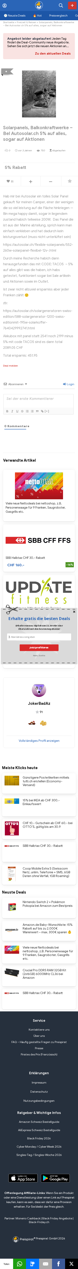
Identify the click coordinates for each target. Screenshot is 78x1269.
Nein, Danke (39, 655)
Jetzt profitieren (39, 647)
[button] (39, 618)
